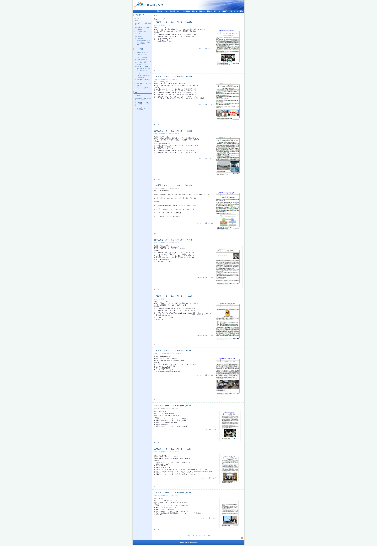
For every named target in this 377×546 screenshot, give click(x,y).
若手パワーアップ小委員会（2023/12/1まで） (143, 69)
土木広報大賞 (138, 29)
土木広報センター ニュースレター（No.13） (173, 76)
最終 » (209, 535)
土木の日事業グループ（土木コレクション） (143, 84)
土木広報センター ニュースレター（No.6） (173, 449)
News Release (138, 36)
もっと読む (157, 70)
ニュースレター (139, 34)
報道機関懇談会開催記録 (143, 40)
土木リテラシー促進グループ (143, 62)
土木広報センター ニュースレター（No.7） (173, 405)
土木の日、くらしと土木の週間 (143, 24)
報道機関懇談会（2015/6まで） (143, 43)
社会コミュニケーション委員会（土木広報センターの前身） (143, 103)
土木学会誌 (138, 95)
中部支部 (209, 11)
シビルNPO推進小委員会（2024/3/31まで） (143, 76)
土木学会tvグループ (140, 55)
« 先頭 (188, 535)
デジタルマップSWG (142, 88)
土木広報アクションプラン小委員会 (143, 108)
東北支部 (194, 11)
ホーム (137, 18)
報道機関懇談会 (139, 38)
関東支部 (202, 11)
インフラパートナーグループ (143, 73)
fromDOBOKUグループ (141, 59)
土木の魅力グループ (140, 64)
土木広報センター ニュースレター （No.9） (175, 296)
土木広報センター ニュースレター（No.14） (173, 22)
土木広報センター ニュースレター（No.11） (173, 185)
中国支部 (224, 11)
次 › (205, 535)
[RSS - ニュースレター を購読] (242, 538)
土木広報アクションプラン (142, 27)
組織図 (137, 20)
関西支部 (217, 11)
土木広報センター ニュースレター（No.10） (173, 240)
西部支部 (240, 11)
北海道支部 (186, 11)
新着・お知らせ (209, 48)
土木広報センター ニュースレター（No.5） (173, 492)
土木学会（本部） (175, 11)
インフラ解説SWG (142, 57)
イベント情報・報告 (140, 31)
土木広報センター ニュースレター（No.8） (173, 350)
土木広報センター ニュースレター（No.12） (173, 131)
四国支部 (232, 11)
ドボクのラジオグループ (141, 52)
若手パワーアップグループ (142, 66)
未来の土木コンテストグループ (143, 80)
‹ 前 (193, 535)
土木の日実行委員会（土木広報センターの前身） (143, 99)
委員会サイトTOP (162, 11)
